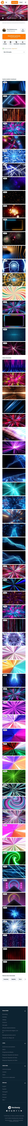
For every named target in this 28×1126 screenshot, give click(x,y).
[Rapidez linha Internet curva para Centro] (13, 529)
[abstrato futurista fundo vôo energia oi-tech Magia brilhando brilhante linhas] (13, 433)
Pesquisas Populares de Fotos (9, 1059)
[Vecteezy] (2, 2)
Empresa (4, 1022)
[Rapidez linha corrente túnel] (13, 515)
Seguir (23, 31)
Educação (4, 1024)
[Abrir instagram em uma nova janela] (8, 1112)
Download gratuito (14, 36)
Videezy (4, 1019)
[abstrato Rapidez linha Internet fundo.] (13, 543)
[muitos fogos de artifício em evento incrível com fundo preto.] (13, 237)
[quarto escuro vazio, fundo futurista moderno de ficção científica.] (13, 86)
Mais (3, 1101)
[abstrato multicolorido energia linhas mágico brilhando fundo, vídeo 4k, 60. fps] (13, 871)
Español (4, 1090)
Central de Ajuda (6, 1070)
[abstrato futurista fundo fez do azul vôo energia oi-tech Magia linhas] (13, 406)
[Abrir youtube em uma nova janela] (20, 1112)
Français (4, 1098)
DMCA (3, 1049)
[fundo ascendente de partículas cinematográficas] (13, 114)
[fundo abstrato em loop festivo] (13, 210)
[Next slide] (22, 978)
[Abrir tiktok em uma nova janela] (15, 1112)
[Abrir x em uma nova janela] (18, 1112)
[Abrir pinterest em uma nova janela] (13, 1112)
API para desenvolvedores (8, 1027)
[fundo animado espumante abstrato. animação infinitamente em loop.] (13, 141)
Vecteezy (4, 1016)
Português (5, 1093)
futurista (6, 978)
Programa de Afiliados (7, 1051)
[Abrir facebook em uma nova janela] (6, 1112)
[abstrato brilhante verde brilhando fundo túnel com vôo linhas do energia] (13, 857)
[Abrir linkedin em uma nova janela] (11, 1112)
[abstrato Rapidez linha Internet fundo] (13, 557)
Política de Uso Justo (13, 1122)
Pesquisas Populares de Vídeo (9, 1061)
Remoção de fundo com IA (9, 1034)
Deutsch (4, 1095)
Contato (4, 1073)
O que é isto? (14, 48)
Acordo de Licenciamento (8, 1046)
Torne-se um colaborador (8, 1078)
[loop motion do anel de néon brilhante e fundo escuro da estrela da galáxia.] (13, 265)
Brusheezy (5, 1013)
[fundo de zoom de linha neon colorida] (13, 597)
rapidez (14, 978)
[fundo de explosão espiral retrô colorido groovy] (13, 292)
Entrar (21, 2)
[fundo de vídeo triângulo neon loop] (13, 100)
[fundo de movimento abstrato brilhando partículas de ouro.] (13, 196)
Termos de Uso (8, 1121)
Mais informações (7, 51)
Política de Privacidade (17, 1121)
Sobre (3, 1076)
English (4, 1087)
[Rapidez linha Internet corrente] (13, 502)
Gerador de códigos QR (8, 1037)
